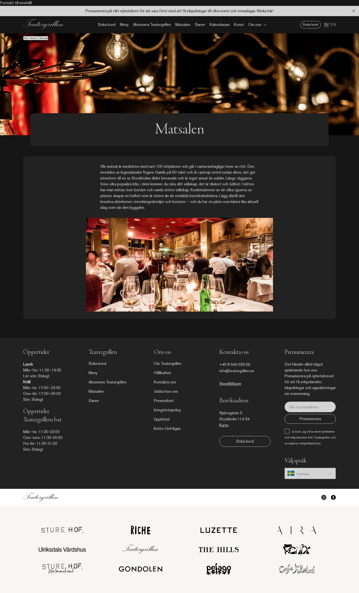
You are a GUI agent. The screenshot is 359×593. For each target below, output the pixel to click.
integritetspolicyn (310, 443)
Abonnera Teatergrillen (152, 24)
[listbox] (310, 473)
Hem (25, 38)
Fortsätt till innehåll (16, 2)
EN (333, 24)
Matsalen (182, 24)
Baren (200, 24)
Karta (223, 425)
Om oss (254, 24)
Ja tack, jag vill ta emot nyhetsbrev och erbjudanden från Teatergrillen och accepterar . (310, 437)
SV (326, 24)
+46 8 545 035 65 (234, 364)
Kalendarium (220, 24)
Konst (239, 24)
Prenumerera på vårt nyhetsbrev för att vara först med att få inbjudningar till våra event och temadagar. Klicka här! (179, 11)
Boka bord (107, 24)
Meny (124, 24)
